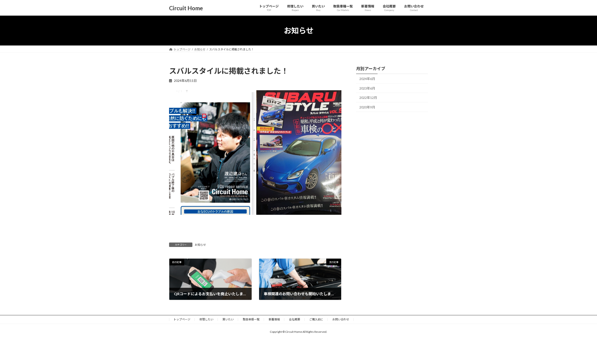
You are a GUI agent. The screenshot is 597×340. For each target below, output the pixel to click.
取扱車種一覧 (251, 319)
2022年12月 (368, 98)
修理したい (206, 319)
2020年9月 (367, 107)
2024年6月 (367, 79)
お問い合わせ (340, 319)
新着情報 (274, 319)
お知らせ (200, 244)
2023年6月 (367, 88)
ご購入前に (316, 319)
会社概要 (294, 319)
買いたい (228, 319)
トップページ (182, 319)
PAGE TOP (579, 325)
